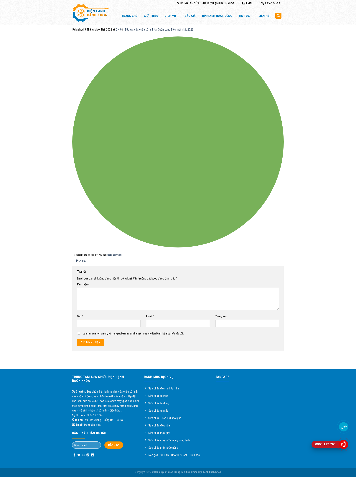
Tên (80, 316)
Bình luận (83, 284)
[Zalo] (343, 427)
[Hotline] (343, 444)
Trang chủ (129, 16)
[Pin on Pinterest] (87, 455)
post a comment (113, 254)
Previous (79, 260)
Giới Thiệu (151, 16)
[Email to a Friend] (83, 455)
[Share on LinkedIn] (92, 455)
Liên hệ (264, 16)
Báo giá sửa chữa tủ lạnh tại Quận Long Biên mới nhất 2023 (159, 29)
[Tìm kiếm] (278, 16)
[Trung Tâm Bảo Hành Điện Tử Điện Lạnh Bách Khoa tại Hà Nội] (90, 12)
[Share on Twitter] (78, 455)
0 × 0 (119, 29)
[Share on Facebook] (74, 455)
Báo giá (190, 16)
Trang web (221, 316)
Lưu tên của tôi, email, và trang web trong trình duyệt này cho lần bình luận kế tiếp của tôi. (133, 333)
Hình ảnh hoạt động (217, 16)
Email (150, 316)
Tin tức (244, 16)
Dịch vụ (170, 16)
